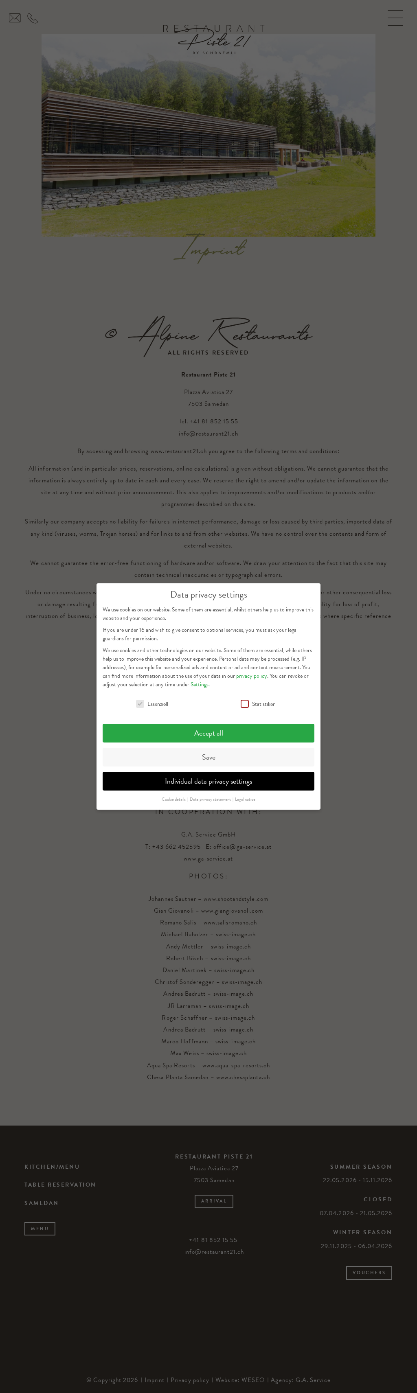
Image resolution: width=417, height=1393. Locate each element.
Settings (199, 684)
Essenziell (157, 704)
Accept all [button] (208, 732)
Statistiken (264, 704)
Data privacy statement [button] (211, 799)
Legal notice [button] (245, 799)
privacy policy (251, 676)
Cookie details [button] (174, 799)
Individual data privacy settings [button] (208, 780)
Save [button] (208, 756)
